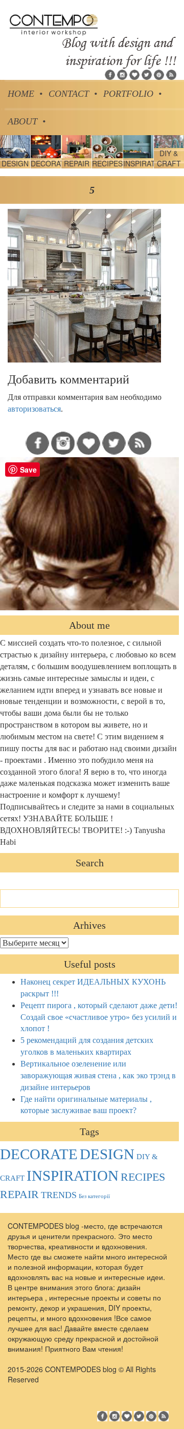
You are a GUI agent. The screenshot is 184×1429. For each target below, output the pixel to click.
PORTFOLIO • (132, 94)
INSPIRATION (73, 1175)
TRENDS (59, 1195)
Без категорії (94, 1196)
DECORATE (39, 1154)
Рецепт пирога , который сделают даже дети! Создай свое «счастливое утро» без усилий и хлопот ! (98, 1017)
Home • (25, 94)
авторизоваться (34, 408)
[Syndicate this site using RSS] (171, 74)
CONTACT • (73, 94)
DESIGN (107, 1154)
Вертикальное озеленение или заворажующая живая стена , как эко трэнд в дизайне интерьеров (98, 1075)
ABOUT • (26, 121)
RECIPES (143, 1177)
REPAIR (19, 1194)
